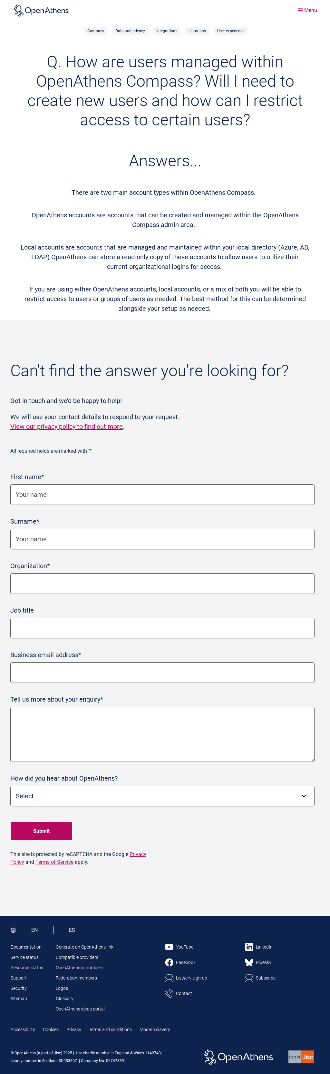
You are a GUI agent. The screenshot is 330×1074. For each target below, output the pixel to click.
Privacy (73, 1029)
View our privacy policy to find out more (66, 426)
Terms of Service (54, 862)
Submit (41, 831)
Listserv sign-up (191, 977)
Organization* (30, 566)
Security (19, 988)
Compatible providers (77, 957)
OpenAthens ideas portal (80, 1008)
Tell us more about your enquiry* (56, 699)
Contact (184, 993)
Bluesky (263, 962)
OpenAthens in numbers (79, 967)
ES (72, 930)
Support (19, 977)
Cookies (51, 1029)
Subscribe (266, 977)
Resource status (27, 967)
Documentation (26, 947)
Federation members (76, 977)
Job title (22, 610)
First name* (27, 477)
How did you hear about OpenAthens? (64, 778)
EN (34, 930)
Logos (62, 988)
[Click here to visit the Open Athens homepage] (41, 10)
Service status (25, 957)
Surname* (24, 521)
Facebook (186, 962)
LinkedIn (264, 947)
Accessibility (23, 1029)
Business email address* (45, 655)
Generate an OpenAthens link (84, 947)
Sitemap (19, 998)
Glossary (64, 998)
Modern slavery (155, 1029)
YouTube (184, 947)
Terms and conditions (110, 1029)
